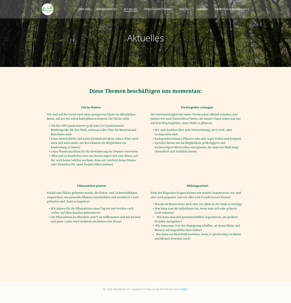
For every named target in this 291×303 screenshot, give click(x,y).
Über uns (84, 9)
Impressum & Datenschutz (232, 9)
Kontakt (185, 9)
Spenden (202, 9)
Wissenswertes (106, 9)
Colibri (184, 289)
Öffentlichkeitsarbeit (158, 9)
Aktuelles (130, 9)
